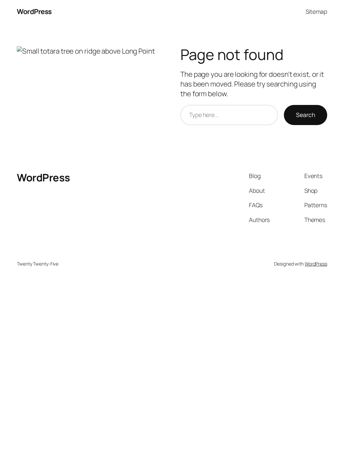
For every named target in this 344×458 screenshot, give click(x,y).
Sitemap (316, 11)
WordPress (34, 11)
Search (305, 115)
